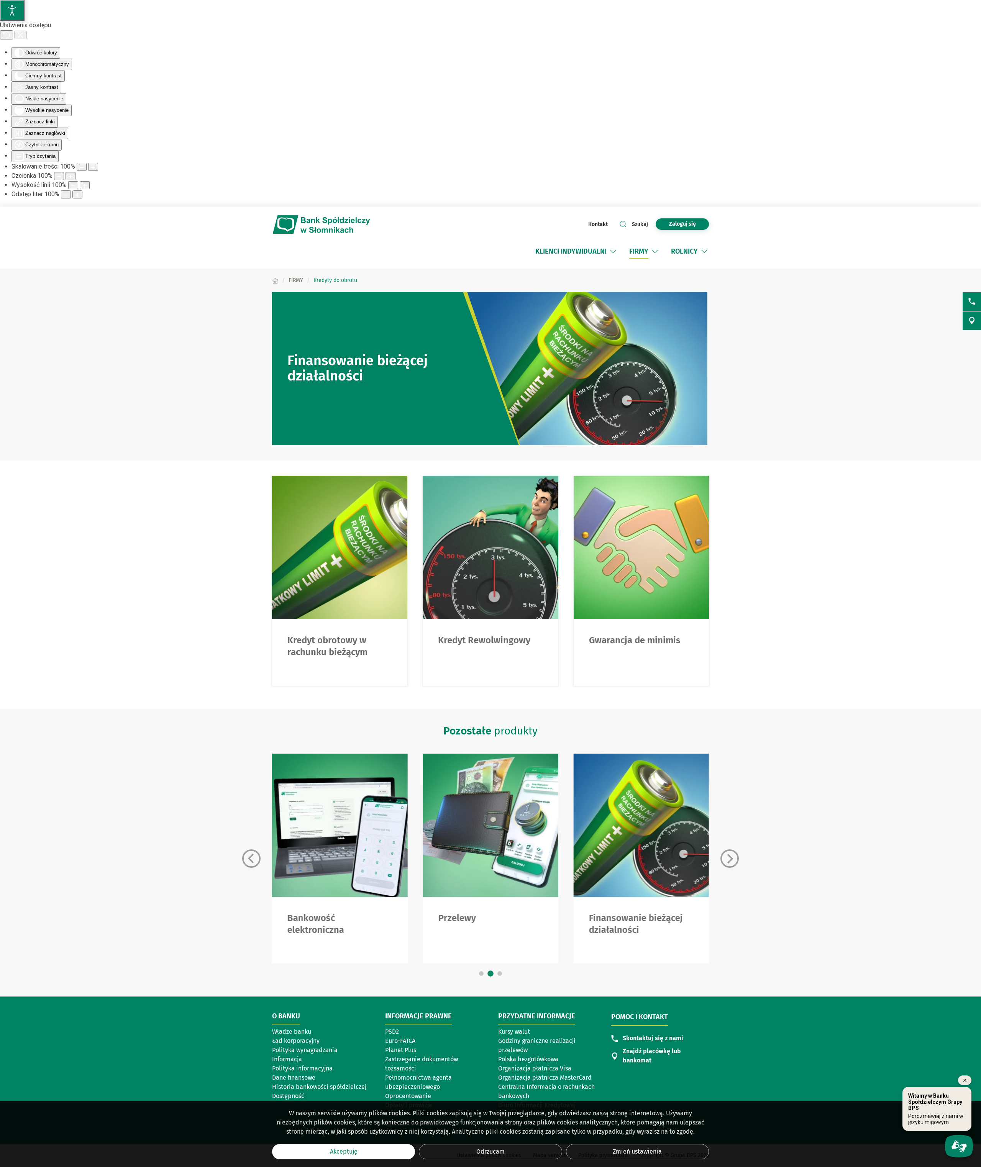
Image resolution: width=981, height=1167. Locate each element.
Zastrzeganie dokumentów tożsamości (421, 1064)
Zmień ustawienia (637, 1151)
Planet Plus (400, 1050)
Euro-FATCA (400, 1040)
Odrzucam (490, 1151)
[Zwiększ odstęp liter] (77, 194)
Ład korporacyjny (296, 1040)
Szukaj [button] (640, 224)
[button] (613, 251)
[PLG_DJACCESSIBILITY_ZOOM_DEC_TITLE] (82, 167)
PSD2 (392, 1031)
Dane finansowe (293, 1077)
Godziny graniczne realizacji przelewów (537, 1045)
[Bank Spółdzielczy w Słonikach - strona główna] (322, 224)
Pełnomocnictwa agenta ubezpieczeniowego (418, 1082)
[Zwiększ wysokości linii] (85, 185)
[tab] (481, 973)
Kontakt (598, 224)
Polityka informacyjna (302, 1068)
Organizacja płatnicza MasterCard (545, 1077)
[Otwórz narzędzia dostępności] (12, 10)
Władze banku (291, 1031)
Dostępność (288, 1096)
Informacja (287, 1059)
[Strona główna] (275, 280)
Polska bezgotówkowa (528, 1059)
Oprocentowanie (408, 1096)
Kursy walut (514, 1031)
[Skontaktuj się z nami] (972, 301)
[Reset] (6, 34)
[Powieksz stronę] (93, 167)
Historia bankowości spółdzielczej (319, 1086)
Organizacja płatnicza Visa (534, 1068)
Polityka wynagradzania (305, 1050)
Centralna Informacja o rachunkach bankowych (546, 1091)
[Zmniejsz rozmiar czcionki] (59, 176)
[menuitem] (576, 251)
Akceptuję (344, 1151)
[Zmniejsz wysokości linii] (73, 185)
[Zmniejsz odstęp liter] (66, 194)
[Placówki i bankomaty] (972, 320)
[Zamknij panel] (20, 35)
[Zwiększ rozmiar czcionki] (70, 176)
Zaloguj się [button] (682, 224)
